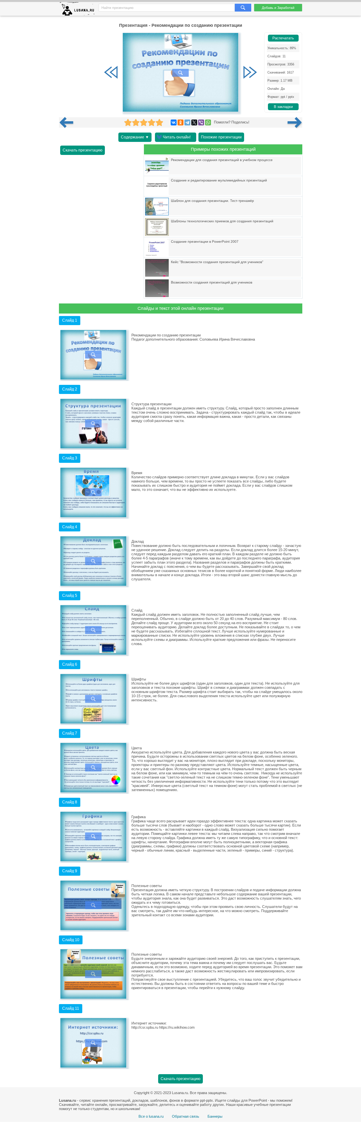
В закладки (283, 107)
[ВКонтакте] (174, 122)
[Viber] (201, 122)
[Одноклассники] (180, 122)
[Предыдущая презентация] (68, 122)
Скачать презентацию (82, 150)
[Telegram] (187, 122)
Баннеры (215, 1116)
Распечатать (283, 38)
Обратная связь (185, 1116)
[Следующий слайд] (250, 72)
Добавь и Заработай (278, 8)
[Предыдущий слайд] (111, 72)
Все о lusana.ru (151, 1116)
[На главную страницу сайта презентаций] (79, 10)
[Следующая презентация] (295, 122)
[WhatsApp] (208, 122)
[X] (194, 122)
